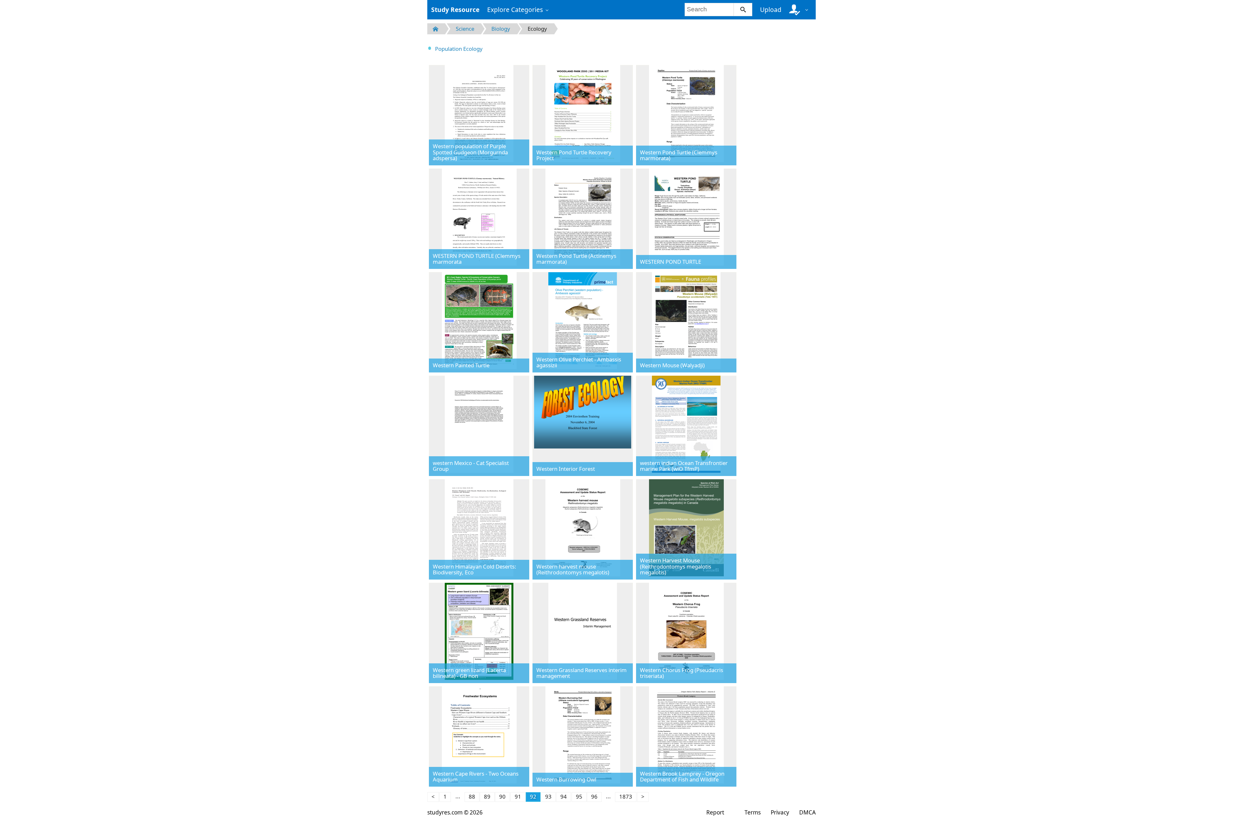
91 (518, 796)
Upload (770, 9)
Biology (500, 28)
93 (548, 796)
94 (563, 796)
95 (579, 796)
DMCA (807, 812)
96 (594, 796)
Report (715, 812)
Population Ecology (459, 48)
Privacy (780, 812)
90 (502, 796)
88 (472, 796)
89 (487, 796)
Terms (752, 812)
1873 (625, 796)
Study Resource (455, 9)
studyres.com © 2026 (455, 812)
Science (465, 28)
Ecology (537, 28)
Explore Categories (515, 9)
